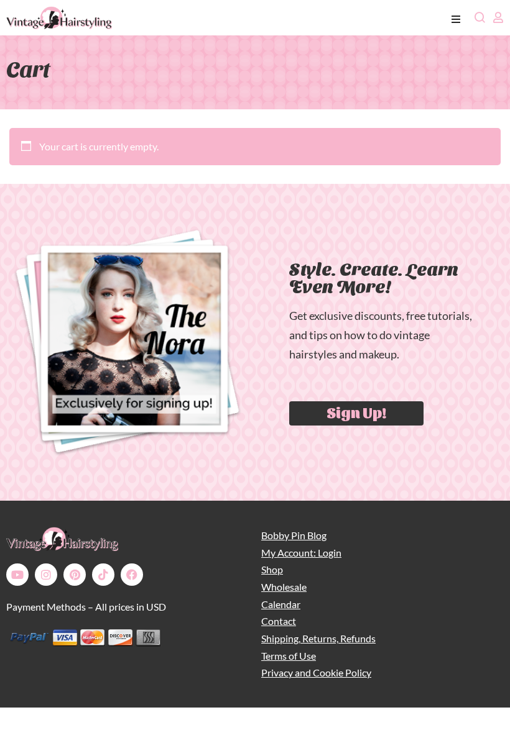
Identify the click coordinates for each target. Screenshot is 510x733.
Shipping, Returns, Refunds (318, 638)
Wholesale (284, 587)
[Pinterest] (74, 574)
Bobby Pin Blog (294, 535)
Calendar (280, 604)
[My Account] (498, 17)
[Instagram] (46, 574)
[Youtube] (17, 574)
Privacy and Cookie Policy (316, 672)
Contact (278, 621)
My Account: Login (301, 552)
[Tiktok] (103, 574)
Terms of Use (288, 656)
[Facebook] (132, 574)
